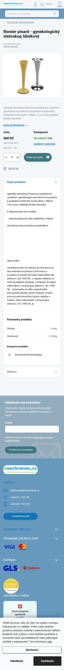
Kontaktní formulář (20, 516)
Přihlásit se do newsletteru (21, 450)
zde (49, 641)
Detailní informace (14, 125)
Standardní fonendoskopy (28, 354)
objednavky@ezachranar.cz (25, 490)
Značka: (10, 47)
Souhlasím (47, 661)
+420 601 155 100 (20, 497)
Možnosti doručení (44, 144)
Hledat (54, 13)
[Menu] (59, 4)
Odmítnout (16, 661)
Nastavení (32, 650)
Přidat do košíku (34, 157)
